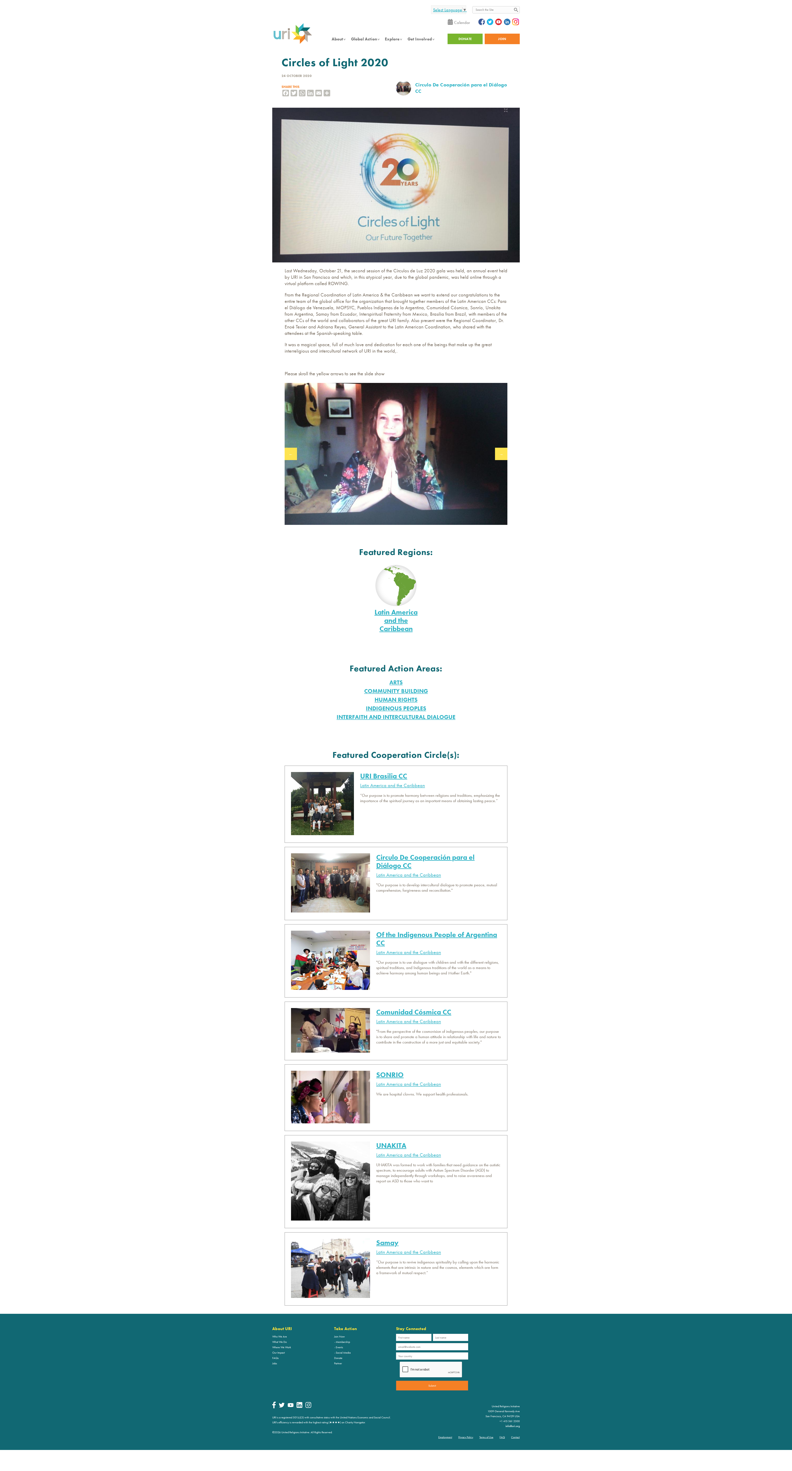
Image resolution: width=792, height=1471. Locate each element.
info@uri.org (513, 1426)
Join (502, 39)
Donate (338, 1358)
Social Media (343, 1352)
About (337, 39)
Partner (338, 1363)
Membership (343, 1342)
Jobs (274, 1363)
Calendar (462, 22)
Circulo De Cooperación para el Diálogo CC (425, 861)
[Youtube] (290, 1406)
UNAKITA (391, 1145)
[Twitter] (282, 1406)
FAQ (502, 1437)
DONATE (465, 39)
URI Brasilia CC (383, 776)
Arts (396, 682)
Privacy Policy (465, 1437)
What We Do (279, 1342)
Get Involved (420, 39)
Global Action (364, 39)
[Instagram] (308, 1407)
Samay (387, 1242)
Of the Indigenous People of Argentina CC (436, 938)
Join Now (339, 1336)
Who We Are (279, 1336)
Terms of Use (486, 1437)
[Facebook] (274, 1407)
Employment (445, 1437)
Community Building (396, 691)
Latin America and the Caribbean (396, 620)
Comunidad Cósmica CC (413, 1012)
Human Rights (396, 699)
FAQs (275, 1358)
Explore (392, 39)
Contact (515, 1437)
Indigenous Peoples (396, 708)
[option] (396, 454)
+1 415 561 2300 (510, 1421)
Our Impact (278, 1352)
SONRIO (390, 1074)
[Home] (292, 43)
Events (339, 1347)
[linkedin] (299, 1407)
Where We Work (281, 1347)
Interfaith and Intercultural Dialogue (396, 717)
